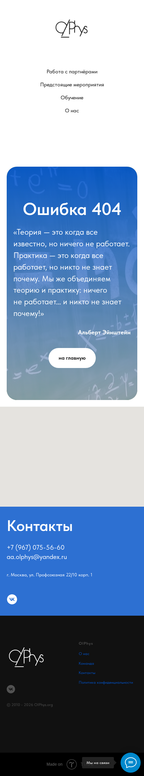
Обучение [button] (72, 97)
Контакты (87, 672)
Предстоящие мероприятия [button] (72, 84)
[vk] (12, 599)
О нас (84, 653)
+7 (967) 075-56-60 (36, 547)
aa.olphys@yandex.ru (37, 557)
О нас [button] (72, 110)
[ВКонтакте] (72, 139)
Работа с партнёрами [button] (72, 71)
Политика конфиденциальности (106, 682)
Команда (86, 663)
